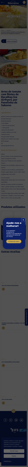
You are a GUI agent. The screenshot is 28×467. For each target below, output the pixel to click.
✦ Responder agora (13, 241)
